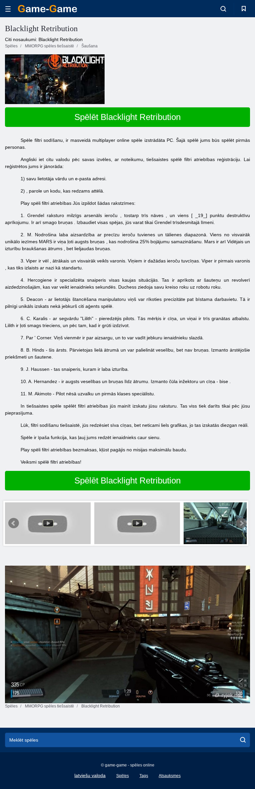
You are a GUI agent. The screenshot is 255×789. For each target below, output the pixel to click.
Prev (13, 523)
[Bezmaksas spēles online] (47, 8)
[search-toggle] (223, 8)
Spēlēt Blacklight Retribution (127, 117)
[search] (243, 740)
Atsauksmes (170, 775)
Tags (143, 775)
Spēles (122, 775)
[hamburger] (8, 9)
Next (241, 523)
